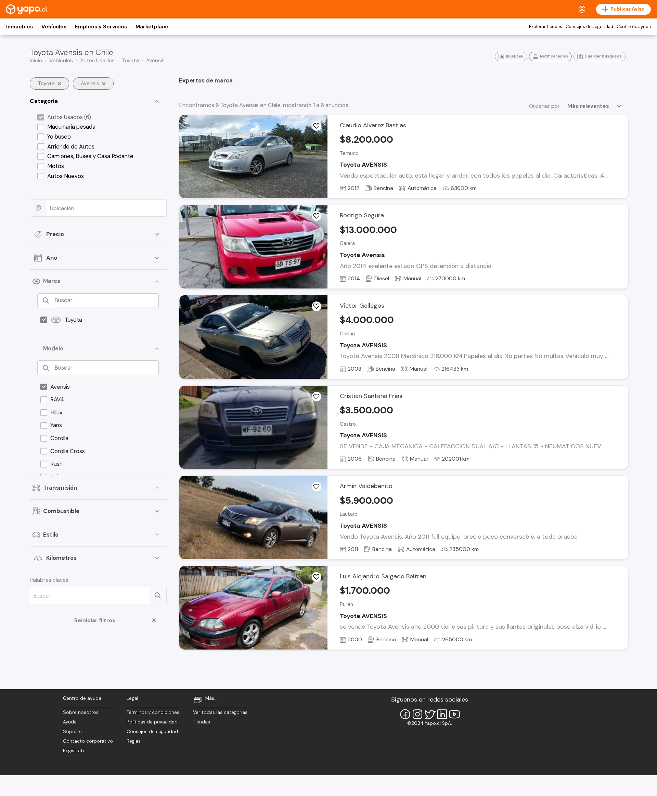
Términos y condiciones (153, 712)
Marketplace (152, 26)
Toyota (73, 319)
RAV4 (57, 399)
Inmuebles (19, 26)
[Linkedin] (442, 714)
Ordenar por (544, 106)
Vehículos (53, 26)
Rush (56, 463)
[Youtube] (454, 714)
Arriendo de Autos (70, 146)
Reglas (134, 741)
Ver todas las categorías (220, 712)
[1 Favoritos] (316, 216)
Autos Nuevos (65, 176)
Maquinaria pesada (71, 126)
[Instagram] (417, 714)
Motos (55, 166)
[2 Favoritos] (316, 486)
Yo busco (59, 136)
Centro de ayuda (634, 26)
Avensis (60, 386)
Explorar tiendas (545, 26)
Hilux (56, 412)
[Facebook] (405, 714)
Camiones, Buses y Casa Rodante (90, 156)
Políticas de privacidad (152, 722)
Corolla (59, 438)
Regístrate (74, 751)
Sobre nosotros (81, 712)
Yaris (56, 425)
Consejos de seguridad (589, 26)
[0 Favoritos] (316, 396)
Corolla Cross (67, 451)
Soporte (72, 731)
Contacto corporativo (88, 741)
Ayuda (70, 722)
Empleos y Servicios (101, 26)
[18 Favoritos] (316, 126)
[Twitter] (430, 714)
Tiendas (201, 722)
